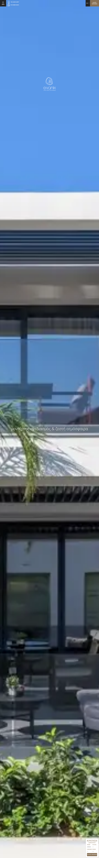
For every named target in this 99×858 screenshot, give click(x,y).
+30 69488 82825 (14, 5)
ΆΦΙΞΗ (88, 844)
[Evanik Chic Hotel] (49, 84)
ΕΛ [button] (87, 3)
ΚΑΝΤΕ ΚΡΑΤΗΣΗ (92, 854)
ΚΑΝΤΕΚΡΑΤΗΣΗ (94, 3)
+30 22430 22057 (14, 2)
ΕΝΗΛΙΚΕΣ (89, 849)
